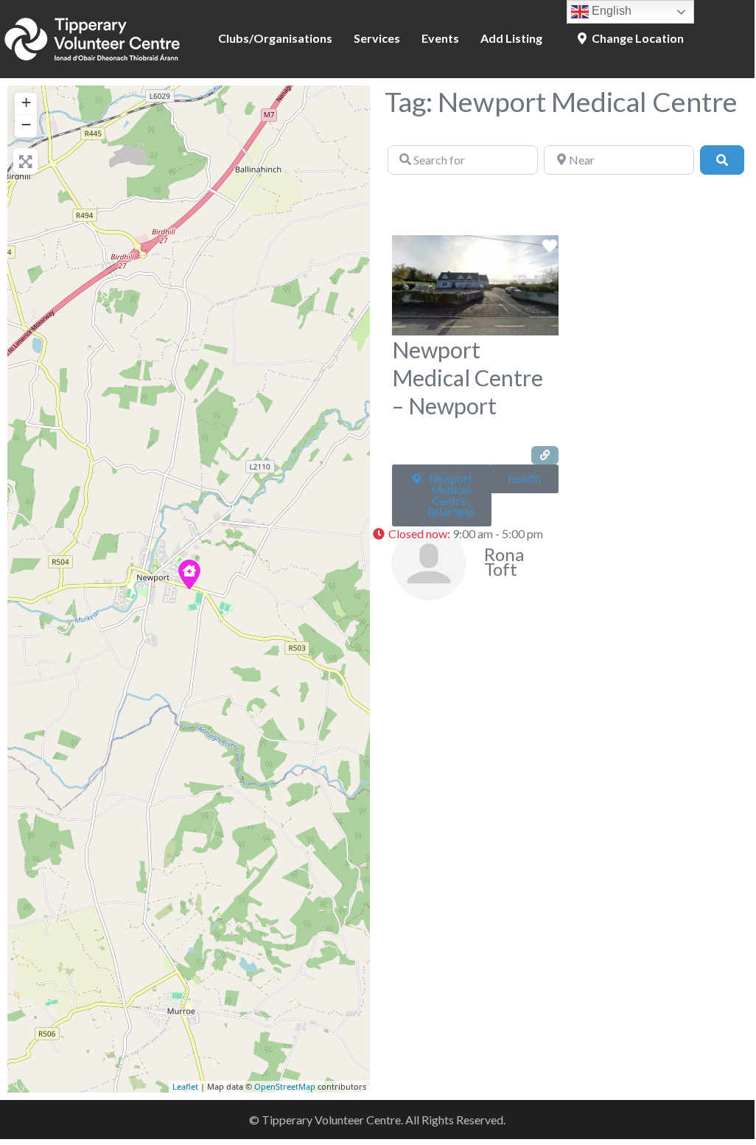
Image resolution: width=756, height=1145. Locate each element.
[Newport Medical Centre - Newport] (189, 574)
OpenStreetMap (284, 1086)
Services (377, 38)
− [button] (26, 124)
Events (440, 38)
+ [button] (26, 102)
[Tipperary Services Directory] (92, 37)
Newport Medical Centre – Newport (467, 377)
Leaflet (185, 1086)
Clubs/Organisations (275, 38)
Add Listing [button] (511, 38)
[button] (462, 534)
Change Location (636, 38)
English (610, 10)
